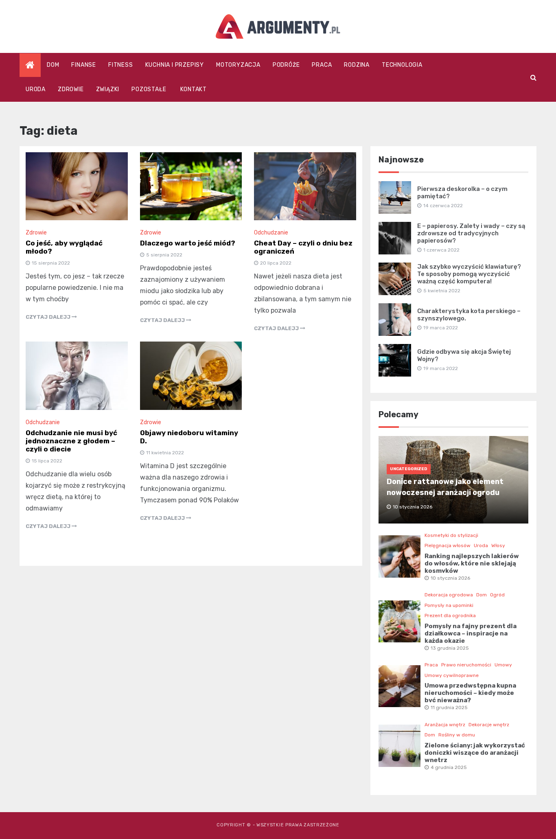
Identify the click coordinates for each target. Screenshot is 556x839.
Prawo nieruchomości (466, 665)
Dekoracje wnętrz (488, 724)
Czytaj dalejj (49, 317)
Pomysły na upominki (449, 605)
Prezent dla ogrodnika (450, 615)
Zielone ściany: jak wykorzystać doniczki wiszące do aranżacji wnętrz (475, 753)
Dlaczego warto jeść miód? (187, 243)
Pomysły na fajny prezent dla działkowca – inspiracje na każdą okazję (471, 633)
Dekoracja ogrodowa (449, 595)
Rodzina (357, 64)
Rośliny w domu (456, 735)
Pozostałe (148, 89)
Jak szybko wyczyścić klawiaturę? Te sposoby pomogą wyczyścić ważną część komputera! (469, 274)
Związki (108, 89)
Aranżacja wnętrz (445, 724)
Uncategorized (408, 469)
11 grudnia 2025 (449, 707)
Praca (322, 64)
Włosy (498, 545)
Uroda (36, 89)
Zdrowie (71, 89)
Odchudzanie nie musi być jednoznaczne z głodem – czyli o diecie (71, 441)
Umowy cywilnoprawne (452, 675)
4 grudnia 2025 (449, 767)
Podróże (286, 64)
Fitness (120, 64)
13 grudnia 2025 (450, 648)
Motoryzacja (238, 64)
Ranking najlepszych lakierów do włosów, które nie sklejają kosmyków (472, 563)
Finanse (83, 64)
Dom (53, 64)
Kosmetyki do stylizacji (451, 535)
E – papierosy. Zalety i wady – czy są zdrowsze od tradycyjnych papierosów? (471, 233)
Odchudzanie (271, 232)
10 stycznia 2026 (450, 578)
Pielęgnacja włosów (448, 545)
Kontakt (193, 89)
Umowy (503, 665)
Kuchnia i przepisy (174, 64)
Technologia (402, 64)
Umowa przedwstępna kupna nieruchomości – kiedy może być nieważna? (470, 693)
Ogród (497, 595)
